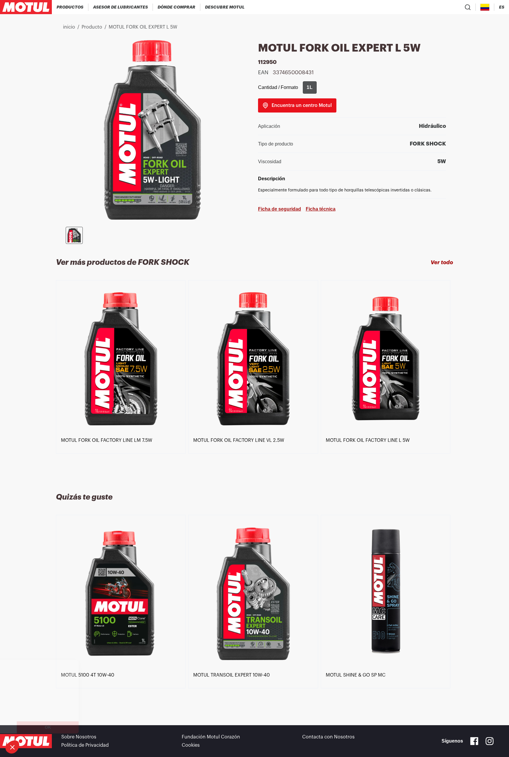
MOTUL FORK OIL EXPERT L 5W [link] (143, 27)
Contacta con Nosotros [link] (328, 737)
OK (99, 727)
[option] (122, 379)
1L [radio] (310, 87)
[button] (12, 747)
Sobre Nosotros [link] (78, 737)
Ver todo (442, 262)
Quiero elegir (37, 727)
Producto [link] (92, 27)
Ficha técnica (321, 208)
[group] (310, 87)
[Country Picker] (485, 7)
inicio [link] (69, 27)
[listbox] (254, 379)
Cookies (191, 745)
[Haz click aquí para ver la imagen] (74, 235)
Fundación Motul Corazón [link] (211, 737)
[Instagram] (489, 741)
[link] (297, 105)
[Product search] (467, 7)
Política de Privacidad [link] (85, 745)
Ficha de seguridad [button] (279, 208)
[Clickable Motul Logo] (26, 7)
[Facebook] (474, 741)
